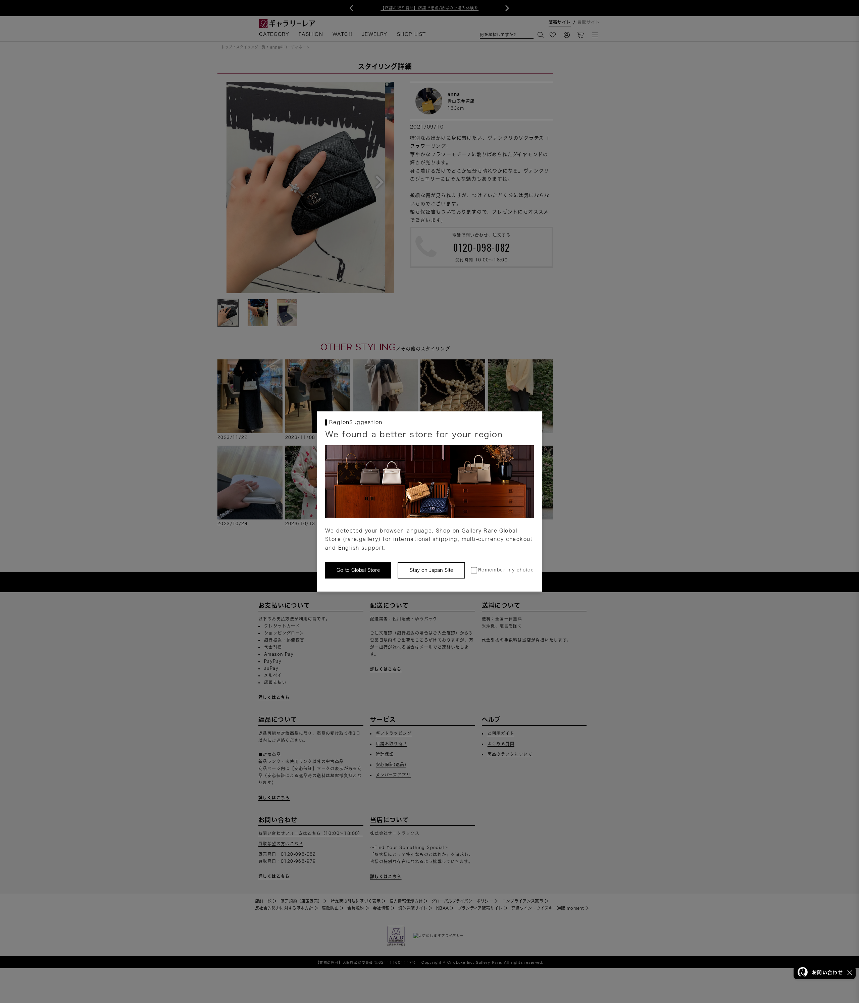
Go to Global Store (358, 570)
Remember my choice (506, 570)
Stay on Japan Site (431, 570)
